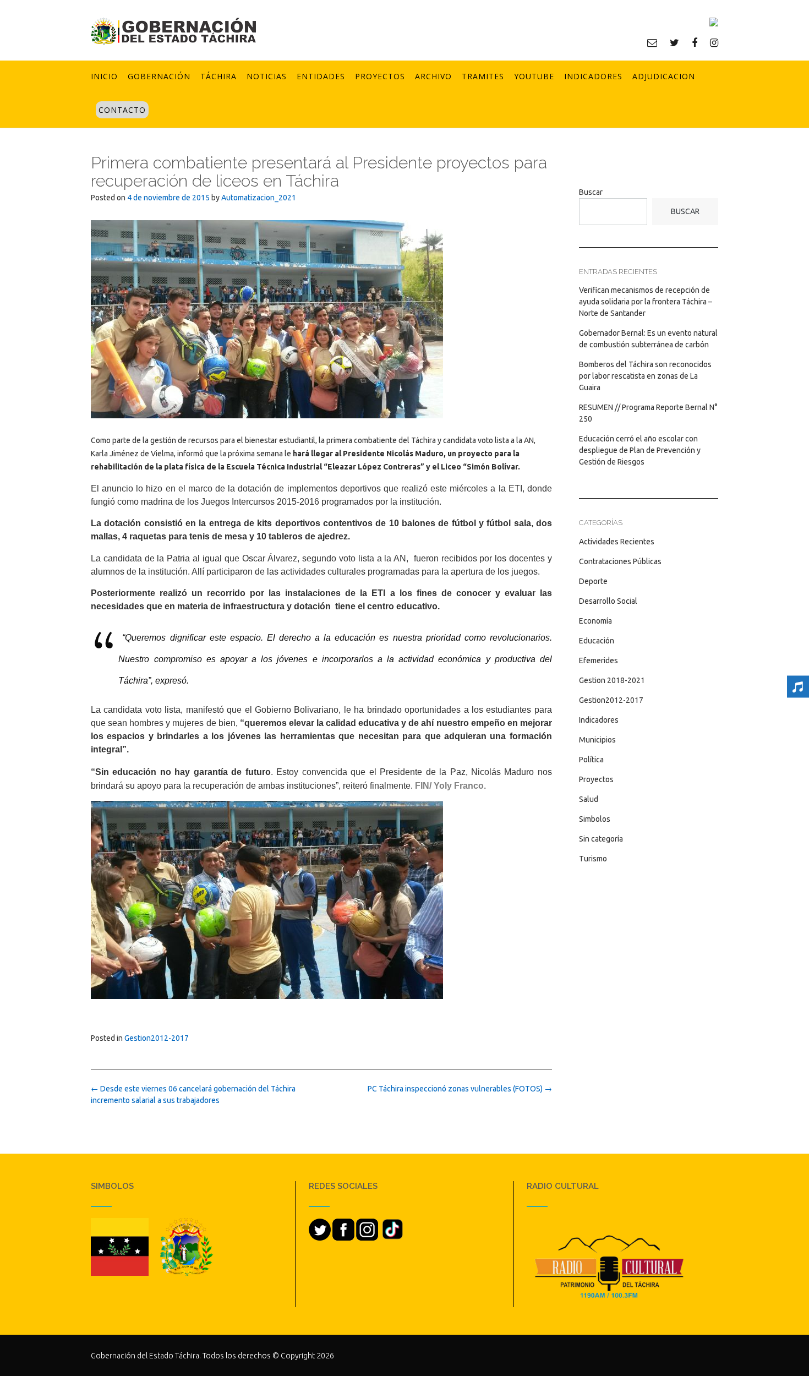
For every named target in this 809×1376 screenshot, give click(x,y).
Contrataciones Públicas (620, 561)
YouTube (534, 76)
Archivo (433, 76)
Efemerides (598, 660)
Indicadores (593, 76)
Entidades (321, 76)
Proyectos (380, 76)
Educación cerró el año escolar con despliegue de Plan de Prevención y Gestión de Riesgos (640, 450)
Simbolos (594, 819)
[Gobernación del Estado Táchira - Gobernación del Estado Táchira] (173, 31)
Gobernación (159, 76)
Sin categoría (601, 838)
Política (591, 759)
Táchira (218, 76)
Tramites (483, 76)
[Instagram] (714, 42)
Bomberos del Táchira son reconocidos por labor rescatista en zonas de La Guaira (645, 376)
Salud (588, 799)
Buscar (591, 192)
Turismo (593, 858)
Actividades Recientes (616, 541)
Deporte (593, 581)
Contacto (122, 110)
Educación (596, 640)
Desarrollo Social (608, 601)
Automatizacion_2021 (258, 197)
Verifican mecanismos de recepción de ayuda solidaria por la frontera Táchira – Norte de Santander (645, 302)
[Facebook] (694, 42)
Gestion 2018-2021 (612, 680)
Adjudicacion (663, 76)
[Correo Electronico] (652, 42)
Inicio (104, 76)
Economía (595, 620)
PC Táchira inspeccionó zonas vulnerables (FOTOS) (460, 1088)
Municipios (597, 739)
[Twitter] (674, 42)
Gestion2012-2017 (156, 1038)
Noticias (267, 76)
